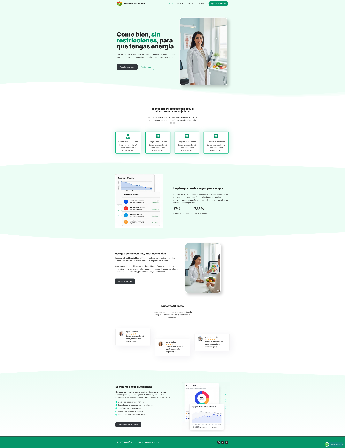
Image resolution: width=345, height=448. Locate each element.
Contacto (201, 3)
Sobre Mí (180, 3)
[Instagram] (226, 442)
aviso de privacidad (159, 442)
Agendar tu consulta (218, 3)
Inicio (171, 3)
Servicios (190, 3)
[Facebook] (218, 442)
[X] (222, 442)
